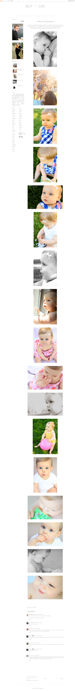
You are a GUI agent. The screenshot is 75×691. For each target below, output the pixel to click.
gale (20, 120)
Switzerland (18, 94)
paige (13, 111)
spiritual (19, 101)
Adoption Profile (19, 85)
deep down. (14, 144)
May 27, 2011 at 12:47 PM (38, 649)
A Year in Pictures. (20, 80)
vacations (22, 102)
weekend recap (16, 105)
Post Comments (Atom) (34, 680)
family (16, 97)
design (13, 97)
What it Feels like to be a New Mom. (20, 70)
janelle (20, 118)
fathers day (20, 97)
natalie (13, 134)
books (13, 96)
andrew (20, 123)
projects (13, 101)
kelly (13, 120)
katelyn (20, 125)
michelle (13, 113)
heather (13, 141)
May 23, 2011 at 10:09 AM (35, 628)
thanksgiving (14, 102)
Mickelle (13, 146)
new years (22, 99)
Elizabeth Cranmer (32, 614)
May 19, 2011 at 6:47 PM (40, 614)
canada (15, 96)
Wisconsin (22, 94)
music (18, 99)
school (16, 101)
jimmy (20, 111)
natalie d (13, 116)
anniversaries (17, 95)
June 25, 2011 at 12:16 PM (35, 655)
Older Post (62, 678)
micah (13, 151)
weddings (22, 103)
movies (15, 99)
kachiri (13, 148)
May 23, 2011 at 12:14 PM (38, 635)
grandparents (14, 98)
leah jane (30, 635)
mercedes (14, 118)
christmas (19, 96)
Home (45, 678)
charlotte (13, 123)
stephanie (14, 130)
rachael (20, 116)
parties (17, 100)
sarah (13, 125)
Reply (30, 619)
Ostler (30, 628)
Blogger (42, 688)
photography (21, 100)
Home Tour (19, 63)
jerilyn (20, 122)
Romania (14, 94)
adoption (13, 95)
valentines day (15, 103)
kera (13, 127)
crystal (13, 115)
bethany (20, 115)
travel (18, 102)
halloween (17, 98)
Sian (30, 655)
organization (14, 100)
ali (12, 132)
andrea (13, 139)
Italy (12, 94)
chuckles (22, 96)
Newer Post (28, 678)
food (23, 97)
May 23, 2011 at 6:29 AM (38, 622)
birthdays (22, 95)
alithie (13, 137)
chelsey (13, 122)
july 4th (21, 98)
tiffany (20, 113)
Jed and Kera (31, 622)
